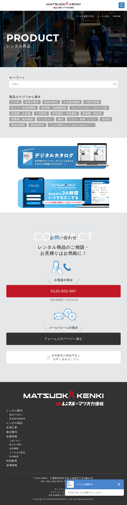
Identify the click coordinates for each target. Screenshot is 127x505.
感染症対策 (37, 124)
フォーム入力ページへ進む (63, 338)
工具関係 (41, 113)
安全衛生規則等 (17, 419)
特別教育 (11, 460)
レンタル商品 (103, 16)
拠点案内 (47, 503)
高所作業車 (32, 102)
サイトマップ (61, 489)
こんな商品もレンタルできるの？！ (71, 124)
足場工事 (11, 427)
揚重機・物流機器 (22, 119)
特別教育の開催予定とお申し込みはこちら (66, 357)
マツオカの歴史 (17, 452)
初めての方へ (16, 415)
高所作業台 (51, 102)
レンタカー (45, 119)
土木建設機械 (72, 102)
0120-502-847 (63, 291)
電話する (111, 503)
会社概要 (13, 448)
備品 (60, 119)
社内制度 (13, 456)
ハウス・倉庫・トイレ (82, 119)
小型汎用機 (92, 102)
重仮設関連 (18, 124)
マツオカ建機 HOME (85, 16)
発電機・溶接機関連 (53, 107)
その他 (15, 102)
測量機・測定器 (92, 113)
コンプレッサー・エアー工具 (89, 107)
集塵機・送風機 (20, 113)
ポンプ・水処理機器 (23, 107)
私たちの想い (16, 444)
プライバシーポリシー (60, 492)
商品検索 (16, 503)
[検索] (116, 84)
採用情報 (11, 465)
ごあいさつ (15, 440)
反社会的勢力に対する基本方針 (63, 495)
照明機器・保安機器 (65, 113)
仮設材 (106, 119)
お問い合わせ (79, 502)
